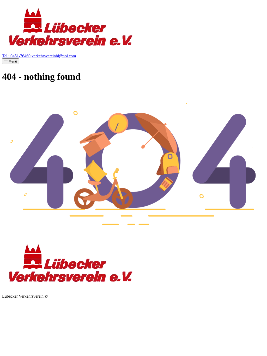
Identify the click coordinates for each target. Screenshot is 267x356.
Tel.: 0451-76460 (16, 56)
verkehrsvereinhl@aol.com (54, 56)
